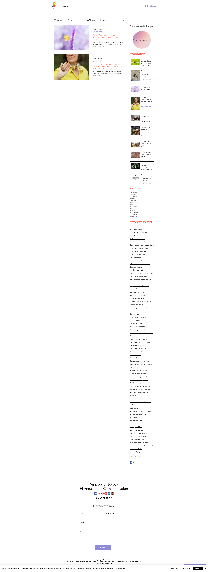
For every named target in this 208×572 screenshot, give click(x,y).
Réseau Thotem (89, 20)
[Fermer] (205, 568)
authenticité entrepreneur (139, 414)
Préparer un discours (137, 345)
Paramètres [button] (174, 568)
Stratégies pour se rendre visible (141, 364)
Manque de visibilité (137, 305)
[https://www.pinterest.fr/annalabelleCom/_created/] (105, 493)
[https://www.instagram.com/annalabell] (99, 493)
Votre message (84, 532)
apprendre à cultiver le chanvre (140, 402)
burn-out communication (138, 433)
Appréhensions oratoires (138, 236)
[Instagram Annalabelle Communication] (134, 462)
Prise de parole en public (138, 339)
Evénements (72, 20)
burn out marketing (136, 430)
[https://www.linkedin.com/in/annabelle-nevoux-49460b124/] (109, 493)
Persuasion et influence (138, 323)
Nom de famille (111, 513)
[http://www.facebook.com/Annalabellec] (95, 493)
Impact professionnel (137, 292)
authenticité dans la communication (142, 411)
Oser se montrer (135, 314)
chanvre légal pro (136, 452)
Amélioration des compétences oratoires (142, 232)
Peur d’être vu (148, 330)
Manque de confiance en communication (142, 301)
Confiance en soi (135, 258)
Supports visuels (135, 367)
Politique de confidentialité (116, 568)
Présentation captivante (138, 352)
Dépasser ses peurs (136, 267)
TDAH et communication (138, 374)
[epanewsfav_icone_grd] (112, 493)
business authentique (137, 439)
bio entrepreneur (136, 421)
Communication (98, 32)
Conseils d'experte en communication (142, 261)
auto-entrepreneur (136, 417)
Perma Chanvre (135, 320)
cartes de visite (135, 446)
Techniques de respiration (139, 380)
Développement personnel (139, 270)
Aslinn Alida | (111, 561)
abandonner (149, 389)
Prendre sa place (135, 336)
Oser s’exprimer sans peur (139, 317)
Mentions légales (134, 561)
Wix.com (124, 561)
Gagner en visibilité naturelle (139, 286)
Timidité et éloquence (137, 383)
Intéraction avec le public (138, 295)
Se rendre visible (135, 355)
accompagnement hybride (139, 392)
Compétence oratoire (137, 254)
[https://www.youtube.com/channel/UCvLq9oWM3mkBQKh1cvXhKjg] (102, 493)
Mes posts (58, 20)
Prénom (82, 513)
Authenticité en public (137, 239)
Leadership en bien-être (138, 298)
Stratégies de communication (140, 361)
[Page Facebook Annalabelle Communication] (131, 462)
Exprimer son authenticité (138, 283)
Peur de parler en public (138, 327)
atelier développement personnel (141, 405)
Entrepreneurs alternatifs (138, 276)
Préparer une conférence (138, 348)
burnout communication (138, 436)
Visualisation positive (137, 389)
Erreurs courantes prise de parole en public (142, 279)
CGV (141, 561)
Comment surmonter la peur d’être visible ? (142, 245)
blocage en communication (139, 424)
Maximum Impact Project (138, 311)
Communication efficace (138, 251)
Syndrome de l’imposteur (138, 370)
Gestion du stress (136, 289)
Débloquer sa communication (140, 264)
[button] (97, 6)
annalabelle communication (139, 399)
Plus (102, 20)
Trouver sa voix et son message (140, 386)
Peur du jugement (136, 330)
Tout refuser (186, 568)
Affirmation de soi (136, 229)
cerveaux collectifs (136, 449)
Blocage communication (138, 242)
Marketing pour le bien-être (139, 308)
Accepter (198, 568)
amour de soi (134, 395)
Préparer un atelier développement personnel (142, 342)
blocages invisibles (136, 427)
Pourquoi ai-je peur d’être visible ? (141, 333)
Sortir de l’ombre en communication (142, 358)
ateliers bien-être (136, 408)
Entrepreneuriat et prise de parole (141, 273)
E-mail (82, 522)
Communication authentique (139, 248)
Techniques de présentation (139, 377)
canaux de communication (139, 442)
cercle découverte (147, 446)
